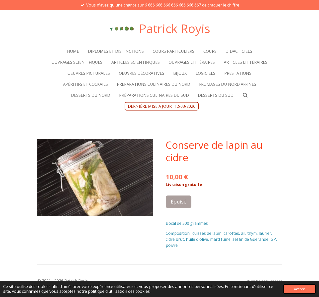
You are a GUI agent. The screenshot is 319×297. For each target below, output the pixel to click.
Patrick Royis (174, 28)
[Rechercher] (245, 95)
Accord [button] (299, 288)
